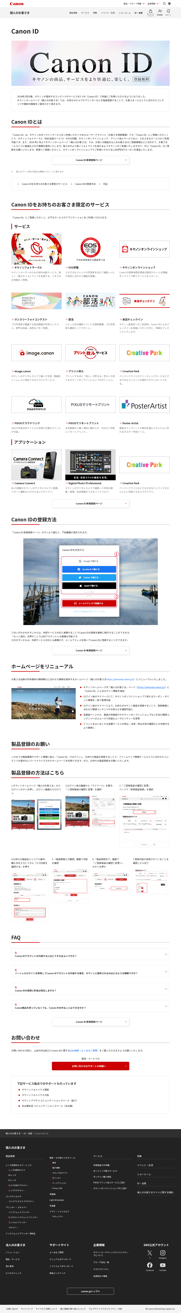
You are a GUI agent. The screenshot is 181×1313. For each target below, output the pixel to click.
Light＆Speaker (56, 1199)
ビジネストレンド (13, 1273)
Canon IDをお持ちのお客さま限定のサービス (44, 184)
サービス (85, 12)
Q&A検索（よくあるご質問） (84, 1050)
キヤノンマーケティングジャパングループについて (111, 1254)
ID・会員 (139, 12)
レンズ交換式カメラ (16, 1170)
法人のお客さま (15, 1245)
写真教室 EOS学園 (101, 1165)
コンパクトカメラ (13, 1196)
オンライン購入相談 (102, 1176)
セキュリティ (57, 1216)
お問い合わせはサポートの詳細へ (89, 1066)
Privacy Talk (57, 1188)
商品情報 (73, 12)
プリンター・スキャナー (16, 1207)
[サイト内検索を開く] (164, 3)
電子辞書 (56, 1167)
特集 (95, 12)
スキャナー (13, 1227)
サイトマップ (27, 1308)
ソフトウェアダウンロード (61, 1266)
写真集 (52, 1205)
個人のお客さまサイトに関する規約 (155, 1192)
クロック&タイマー (60, 1172)
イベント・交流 (108, 12)
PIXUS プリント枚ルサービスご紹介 (109, 1182)
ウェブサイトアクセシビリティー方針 (105, 1308)
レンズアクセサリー (16, 1190)
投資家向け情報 (100, 1276)
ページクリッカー (59, 1183)
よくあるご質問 (56, 1252)
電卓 (54, 1162)
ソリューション (13, 1252)
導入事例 (10, 1266)
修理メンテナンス (57, 1273)
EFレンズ (12, 1180)
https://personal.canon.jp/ (120, 679)
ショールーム (125, 12)
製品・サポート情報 (132, 3)
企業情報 (151, 3)
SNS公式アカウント (156, 1245)
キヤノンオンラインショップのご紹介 (110, 1188)
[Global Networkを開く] (169, 3)
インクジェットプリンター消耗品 (20, 1233)
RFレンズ (12, 1175)
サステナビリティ (101, 1269)
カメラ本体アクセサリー (18, 1185)
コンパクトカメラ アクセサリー (21, 1201)
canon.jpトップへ (90, 1291)
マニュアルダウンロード (60, 1259)
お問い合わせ (12, 1308)
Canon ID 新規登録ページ (89, 160)
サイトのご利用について (46, 1308)
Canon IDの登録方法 (85, 184)
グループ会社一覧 (101, 1262)
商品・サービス (13, 1259)
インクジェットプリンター (19, 1212)
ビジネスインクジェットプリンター (23, 1217)
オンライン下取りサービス (105, 1170)
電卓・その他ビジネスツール (62, 1157)
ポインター (57, 1178)
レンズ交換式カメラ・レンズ (18, 1165)
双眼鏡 (52, 1194)
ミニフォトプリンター (17, 1222)
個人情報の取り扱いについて (73, 1308)
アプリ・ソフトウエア (59, 1211)
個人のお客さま (20, 13)
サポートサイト (59, 1245)
